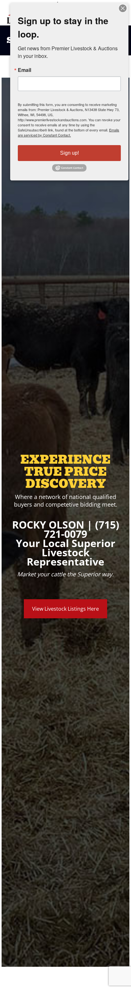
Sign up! (69, 153)
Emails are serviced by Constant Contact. (68, 132)
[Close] (123, 8)
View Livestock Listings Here (65, 608)
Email (24, 70)
